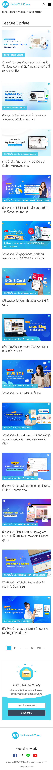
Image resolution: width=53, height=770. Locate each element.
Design (28, 575)
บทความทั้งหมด (10, 154)
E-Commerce (10, 243)
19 (32, 648)
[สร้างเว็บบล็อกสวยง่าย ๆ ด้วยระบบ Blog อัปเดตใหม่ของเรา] (26, 327)
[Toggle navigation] (49, 4)
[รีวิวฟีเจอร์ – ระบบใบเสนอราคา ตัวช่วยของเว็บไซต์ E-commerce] (26, 466)
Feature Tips (22, 200)
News (6, 55)
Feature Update (16, 55)
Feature (32, 200)
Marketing (20, 243)
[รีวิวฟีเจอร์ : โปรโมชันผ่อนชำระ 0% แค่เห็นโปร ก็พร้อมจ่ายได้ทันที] (26, 188)
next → (40, 648)
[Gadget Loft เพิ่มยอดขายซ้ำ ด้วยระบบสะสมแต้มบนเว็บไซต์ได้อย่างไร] (26, 96)
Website (7, 107)
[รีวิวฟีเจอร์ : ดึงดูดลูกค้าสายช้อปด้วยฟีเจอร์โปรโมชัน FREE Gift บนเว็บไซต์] (26, 235)
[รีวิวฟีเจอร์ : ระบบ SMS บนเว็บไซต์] (26, 373)
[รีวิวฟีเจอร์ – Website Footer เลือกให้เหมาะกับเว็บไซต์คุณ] (26, 563)
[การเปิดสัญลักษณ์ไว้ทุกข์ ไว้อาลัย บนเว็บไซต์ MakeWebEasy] (26, 142)
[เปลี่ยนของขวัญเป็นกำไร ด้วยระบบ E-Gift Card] (26, 281)
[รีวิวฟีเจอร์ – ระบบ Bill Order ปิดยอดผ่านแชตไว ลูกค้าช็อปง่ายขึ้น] (26, 609)
